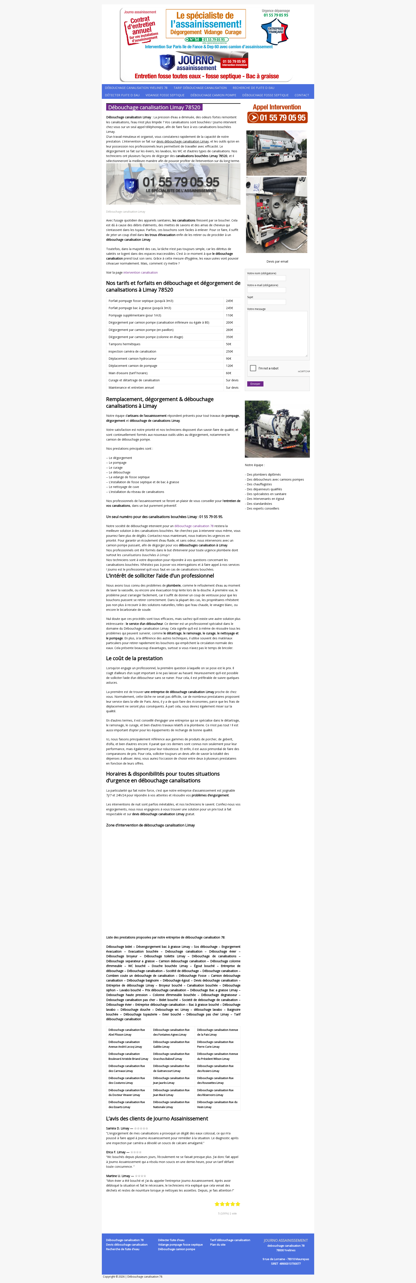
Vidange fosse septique (165, 95)
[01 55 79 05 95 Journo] (208, 44)
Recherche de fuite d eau (253, 88)
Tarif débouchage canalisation (200, 88)
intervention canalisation (141, 272)
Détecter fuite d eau (122, 95)
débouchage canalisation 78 (194, 526)
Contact (302, 95)
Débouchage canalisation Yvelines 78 (136, 88)
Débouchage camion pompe (213, 95)
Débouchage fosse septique (265, 95)
